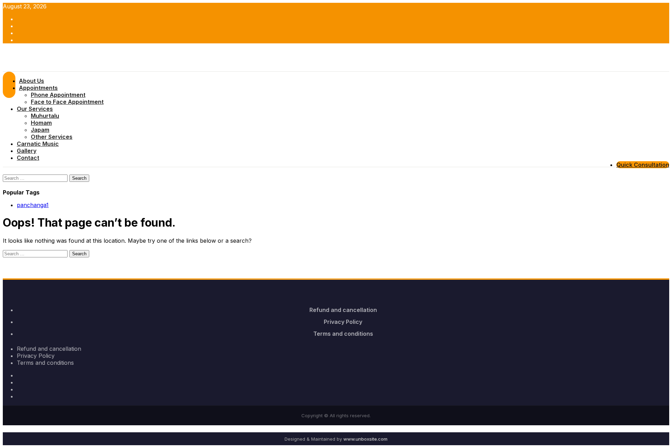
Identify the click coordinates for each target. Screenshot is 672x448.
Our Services (35, 108)
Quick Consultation (642, 164)
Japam (40, 129)
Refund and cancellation (343, 309)
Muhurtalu (45, 115)
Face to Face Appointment (67, 101)
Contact (28, 157)
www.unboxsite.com (365, 439)
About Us (31, 80)
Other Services (51, 136)
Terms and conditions (343, 333)
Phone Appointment (58, 94)
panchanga (33, 204)
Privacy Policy (343, 321)
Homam (41, 122)
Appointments (38, 87)
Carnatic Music (38, 143)
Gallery (26, 150)
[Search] (5, 170)
